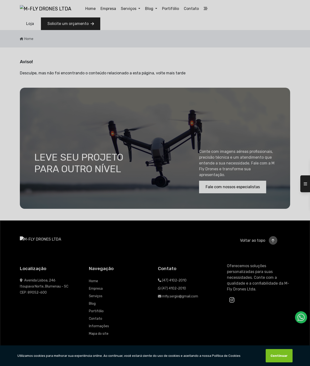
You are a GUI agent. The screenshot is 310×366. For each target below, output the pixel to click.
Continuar (279, 356)
